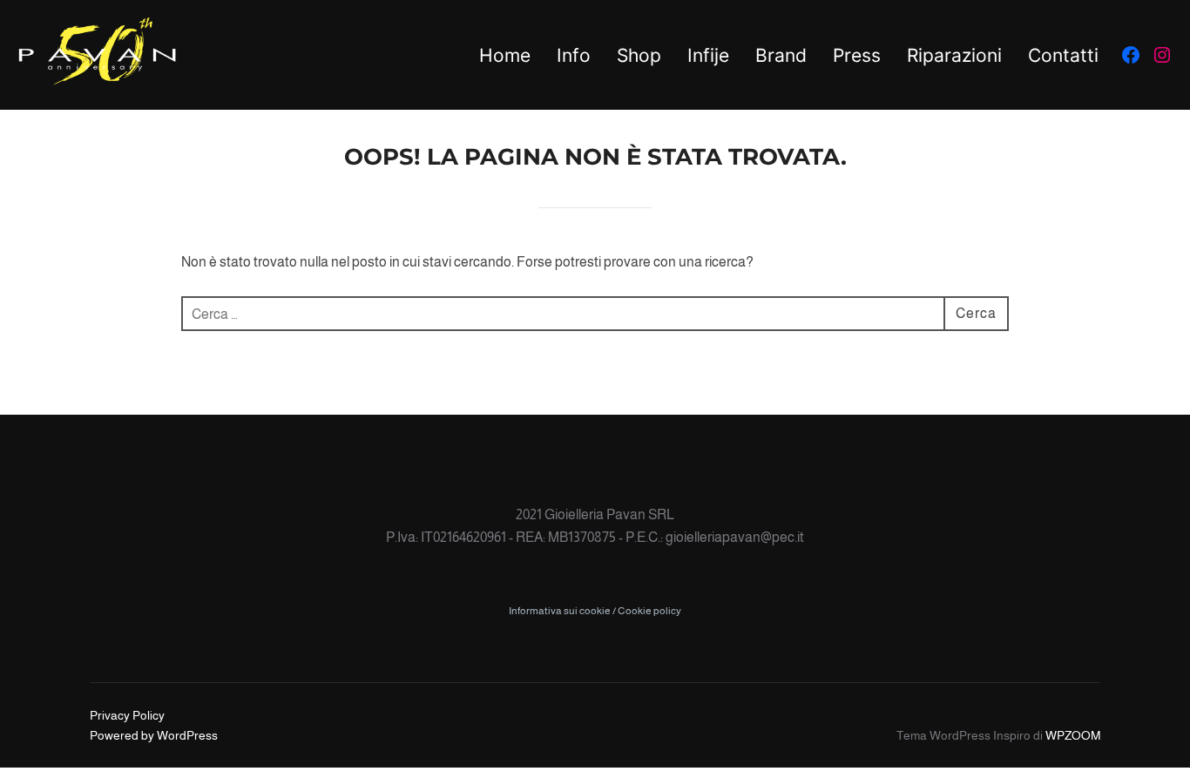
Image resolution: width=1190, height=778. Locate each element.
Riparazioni (954, 55)
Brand (781, 55)
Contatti (1063, 55)
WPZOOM (1072, 735)
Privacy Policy (127, 715)
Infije (708, 55)
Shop (639, 55)
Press (857, 55)
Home (505, 55)
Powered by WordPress (154, 735)
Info (574, 55)
